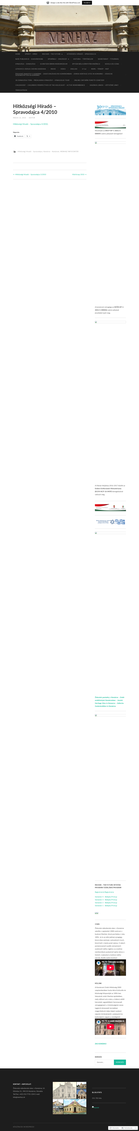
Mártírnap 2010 (79, 174)
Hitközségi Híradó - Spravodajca (30, 151)
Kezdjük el (87, 2)
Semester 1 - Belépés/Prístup (106, 906)
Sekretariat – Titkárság (108, 59)
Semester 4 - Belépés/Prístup (106, 897)
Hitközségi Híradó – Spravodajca (81, 54)
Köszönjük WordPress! (23, 1127)
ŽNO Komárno (100, 1044)
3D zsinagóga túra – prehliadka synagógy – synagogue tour (42, 80)
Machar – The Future (51, 54)
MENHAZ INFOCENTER (69, 151)
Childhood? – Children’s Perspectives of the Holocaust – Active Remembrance (50, 85)
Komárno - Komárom (51, 151)
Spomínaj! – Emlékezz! (57, 59)
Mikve (53, 69)
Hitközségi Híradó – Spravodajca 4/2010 (30, 124)
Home (17, 54)
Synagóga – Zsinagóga (25, 64)
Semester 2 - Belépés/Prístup (106, 903)
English (73, 69)
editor (32, 118)
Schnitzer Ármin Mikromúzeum (53, 64)
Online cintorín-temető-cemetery (89, 80)
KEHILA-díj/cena (112, 64)
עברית (84, 69)
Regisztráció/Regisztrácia (104, 892)
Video (63, 69)
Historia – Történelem (83, 59)
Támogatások (21, 90)
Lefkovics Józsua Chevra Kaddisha (30, 69)
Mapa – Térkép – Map (100, 69)
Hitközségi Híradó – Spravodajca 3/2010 (29, 174)
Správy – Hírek (31, 54)
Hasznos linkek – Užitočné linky (104, 85)
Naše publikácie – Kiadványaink (29, 59)
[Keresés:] (110, 1062)
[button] (64, 1090)
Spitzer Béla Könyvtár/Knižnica (86, 64)
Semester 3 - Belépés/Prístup (106, 900)
